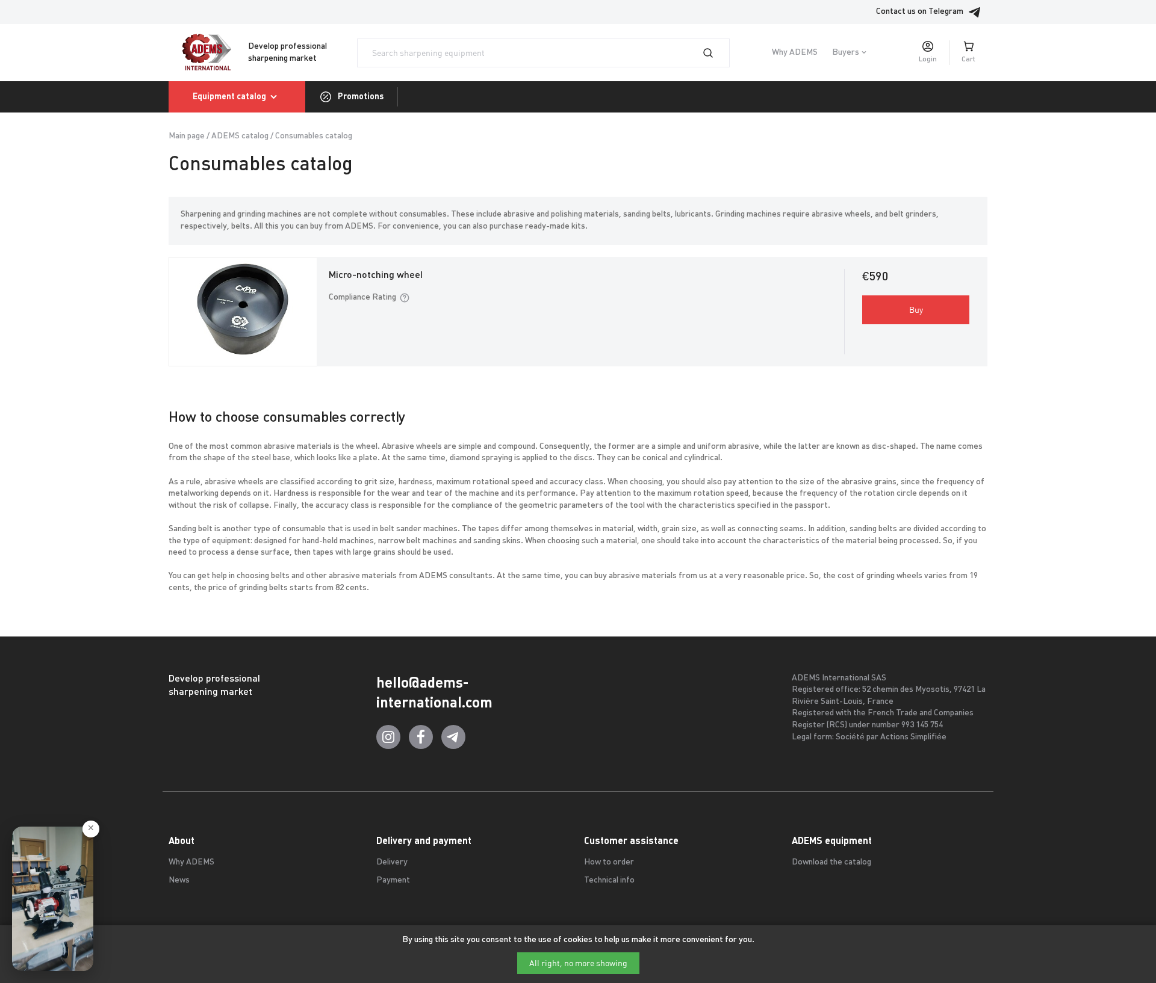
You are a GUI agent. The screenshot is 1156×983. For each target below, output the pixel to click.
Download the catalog (831, 862)
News (179, 880)
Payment (393, 880)
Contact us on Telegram (919, 11)
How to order (609, 862)
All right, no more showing (578, 963)
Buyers (845, 52)
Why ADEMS (795, 52)
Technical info (609, 880)
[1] (715, 53)
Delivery (392, 862)
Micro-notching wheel (376, 275)
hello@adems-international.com (434, 692)
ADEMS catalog (240, 136)
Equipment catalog (229, 96)
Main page (187, 136)
